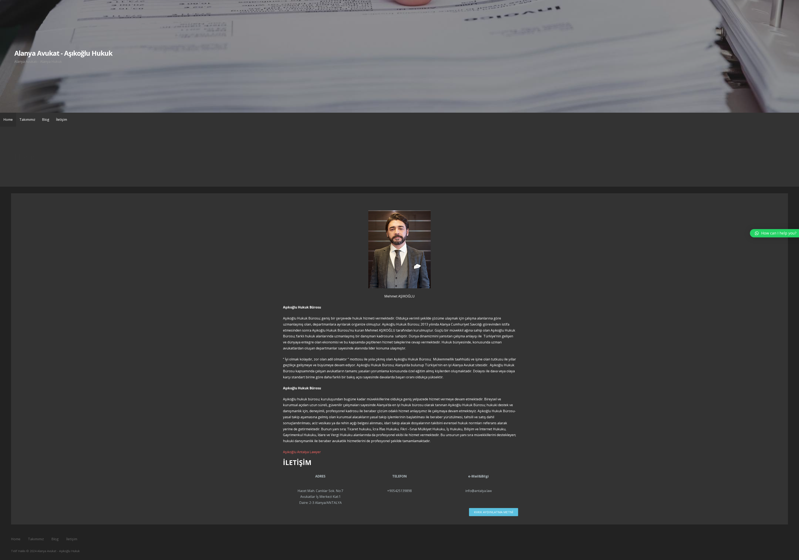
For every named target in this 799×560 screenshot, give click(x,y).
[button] (493, 512)
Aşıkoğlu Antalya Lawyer (302, 452)
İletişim (61, 119)
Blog (45, 119)
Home (8, 119)
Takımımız (27, 119)
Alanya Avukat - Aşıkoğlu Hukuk (63, 53)
